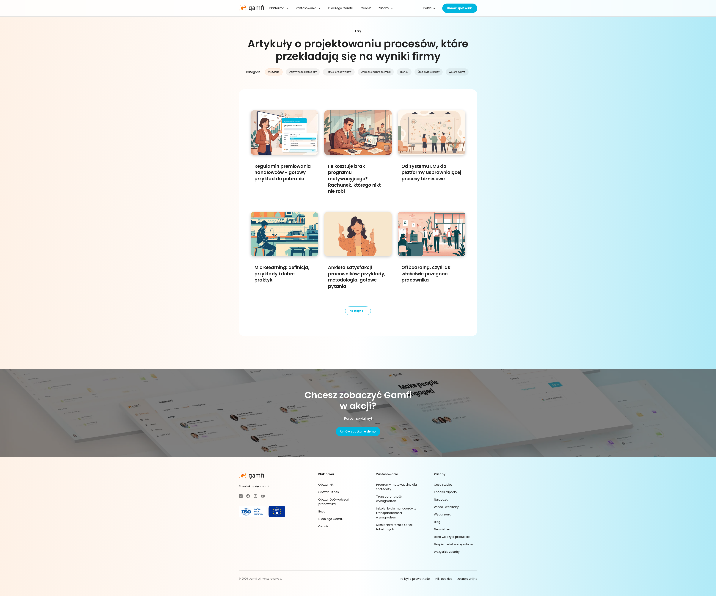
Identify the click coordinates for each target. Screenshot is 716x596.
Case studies (443, 484)
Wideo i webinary (446, 507)
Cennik (366, 8)
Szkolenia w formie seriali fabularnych (394, 527)
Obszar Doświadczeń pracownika (333, 501)
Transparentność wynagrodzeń (389, 498)
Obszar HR (326, 484)
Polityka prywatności (415, 579)
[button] (280, 8)
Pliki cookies (443, 579)
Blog (437, 522)
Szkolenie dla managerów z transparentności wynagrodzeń (396, 513)
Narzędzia (441, 499)
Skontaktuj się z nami (254, 486)
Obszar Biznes (328, 492)
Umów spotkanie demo (358, 431)
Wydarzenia (442, 514)
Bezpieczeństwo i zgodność (454, 544)
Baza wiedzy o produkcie (452, 537)
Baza (321, 511)
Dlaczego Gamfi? (340, 8)
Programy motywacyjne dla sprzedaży (396, 486)
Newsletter (442, 529)
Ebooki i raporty (445, 492)
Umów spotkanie (460, 8)
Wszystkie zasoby (447, 552)
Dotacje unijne (467, 579)
